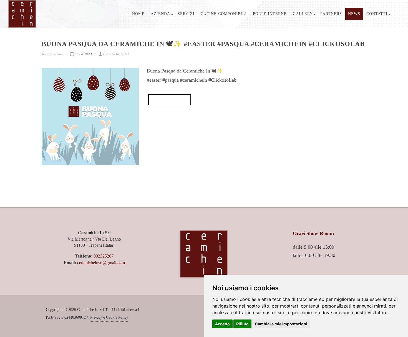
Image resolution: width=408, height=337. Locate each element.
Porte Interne (270, 14)
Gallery (303, 14)
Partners (331, 14)
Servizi (186, 14)
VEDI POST (169, 100)
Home (138, 14)
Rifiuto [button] (242, 323)
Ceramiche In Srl (116, 54)
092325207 (104, 256)
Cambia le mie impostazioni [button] (281, 323)
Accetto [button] (222, 323)
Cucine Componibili (224, 14)
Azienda (160, 14)
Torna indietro (53, 54)
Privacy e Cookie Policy (109, 317)
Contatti (376, 14)
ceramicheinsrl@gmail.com (101, 262)
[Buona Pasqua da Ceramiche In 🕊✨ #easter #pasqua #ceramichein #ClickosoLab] (90, 116)
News (354, 14)
